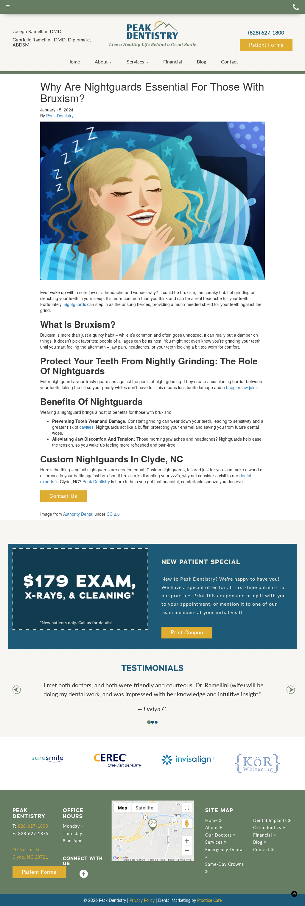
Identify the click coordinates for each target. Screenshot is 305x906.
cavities (87, 427)
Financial (172, 61)
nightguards (75, 304)
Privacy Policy (142, 900)
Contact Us (63, 495)
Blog (201, 61)
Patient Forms (266, 44)
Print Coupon (187, 632)
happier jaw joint (241, 387)
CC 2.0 (113, 514)
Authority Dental (78, 514)
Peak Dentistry (60, 116)
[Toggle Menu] (7, 7)
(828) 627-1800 (266, 32)
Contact (229, 61)
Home (73, 61)
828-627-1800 (33, 826)
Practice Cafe (209, 900)
